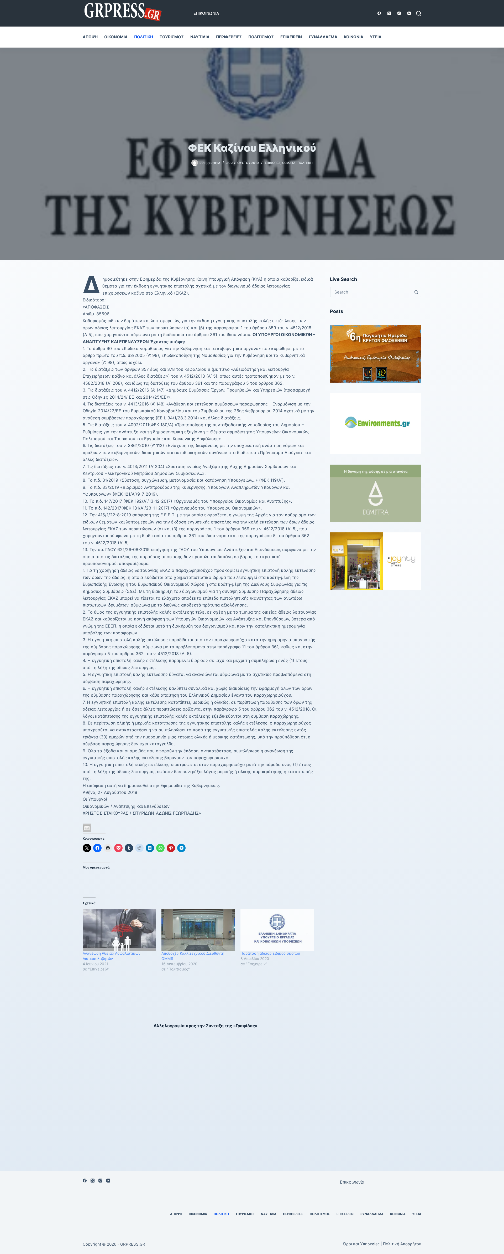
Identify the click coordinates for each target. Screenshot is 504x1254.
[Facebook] (379, 13)
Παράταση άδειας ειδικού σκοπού (270, 953)
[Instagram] (399, 13)
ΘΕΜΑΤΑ (289, 163)
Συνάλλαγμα (322, 36)
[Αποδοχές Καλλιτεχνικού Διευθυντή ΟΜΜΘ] (198, 930)
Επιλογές (272, 163)
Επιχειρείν (291, 36)
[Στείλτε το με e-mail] (87, 828)
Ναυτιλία (199, 36)
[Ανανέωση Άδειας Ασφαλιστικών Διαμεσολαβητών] (119, 930)
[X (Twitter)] (389, 13)
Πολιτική (143, 36)
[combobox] (370, 292)
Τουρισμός (172, 36)
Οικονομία (116, 36)
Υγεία (375, 36)
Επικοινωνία (206, 13)
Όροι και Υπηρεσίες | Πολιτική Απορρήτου (382, 1243)
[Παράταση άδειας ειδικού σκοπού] (277, 930)
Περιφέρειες (229, 36)
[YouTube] (409, 13)
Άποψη (90, 36)
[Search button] (416, 292)
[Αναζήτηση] (418, 13)
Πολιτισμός (261, 36)
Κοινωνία (353, 36)
